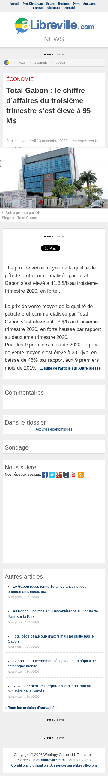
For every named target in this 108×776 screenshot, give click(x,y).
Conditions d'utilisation (29, 765)
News (76, 3)
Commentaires (79, 760)
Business (64, 3)
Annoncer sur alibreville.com (73, 765)
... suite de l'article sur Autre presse (70, 368)
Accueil (14, 3)
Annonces (89, 3)
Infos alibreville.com (48, 760)
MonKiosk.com (33, 3)
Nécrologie (53, 7)
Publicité (69, 7)
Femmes (38, 7)
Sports (50, 3)
